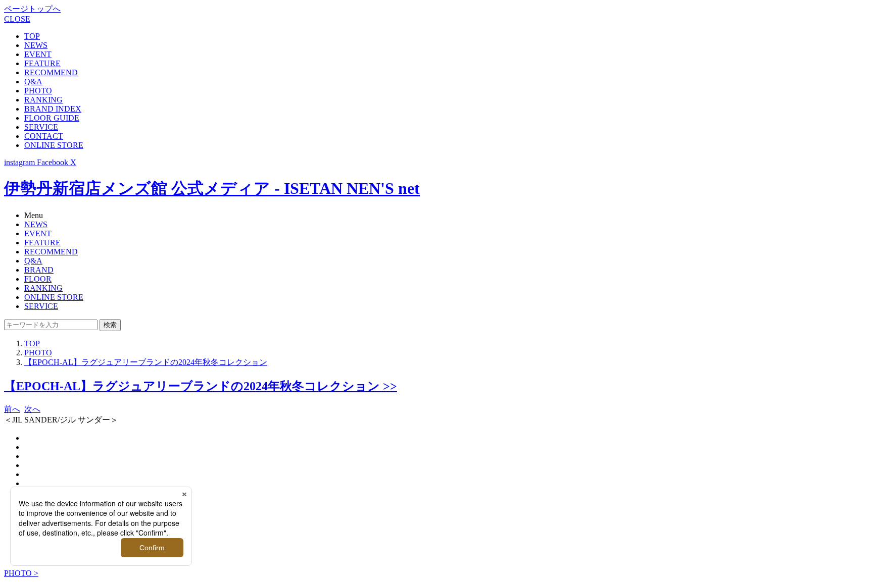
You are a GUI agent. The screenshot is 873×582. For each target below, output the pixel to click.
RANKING (43, 99)
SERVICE (41, 127)
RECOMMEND (51, 72)
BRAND (39, 270)
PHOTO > (21, 573)
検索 (110, 325)
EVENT (38, 54)
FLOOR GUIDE (51, 118)
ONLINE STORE (53, 145)
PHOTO (38, 90)
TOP (32, 36)
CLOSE (17, 19)
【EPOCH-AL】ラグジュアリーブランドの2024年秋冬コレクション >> (200, 386)
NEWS (35, 45)
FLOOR (38, 279)
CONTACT (43, 136)
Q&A (33, 81)
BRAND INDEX (52, 108)
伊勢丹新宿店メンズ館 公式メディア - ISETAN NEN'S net (212, 188)
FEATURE (42, 63)
